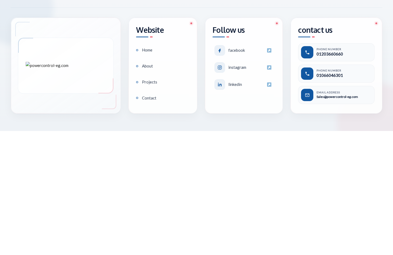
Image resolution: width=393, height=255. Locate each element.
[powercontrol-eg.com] (66, 65)
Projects (149, 81)
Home (147, 49)
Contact (149, 97)
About (147, 65)
